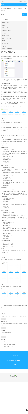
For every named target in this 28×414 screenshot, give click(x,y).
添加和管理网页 (5, 25)
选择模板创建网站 (5, 22)
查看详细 (3, 328)
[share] (27, 410)
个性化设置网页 (5, 27)
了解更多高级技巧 (5, 35)
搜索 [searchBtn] (24, 14)
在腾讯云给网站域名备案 (7, 48)
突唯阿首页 (21, 1)
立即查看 (3, 319)
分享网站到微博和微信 (6, 30)
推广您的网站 (4, 33)
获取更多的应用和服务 (6, 38)
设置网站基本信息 (5, 40)
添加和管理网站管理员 (6, 43)
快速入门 (3, 4)
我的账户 (25, 1)
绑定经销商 (4, 46)
